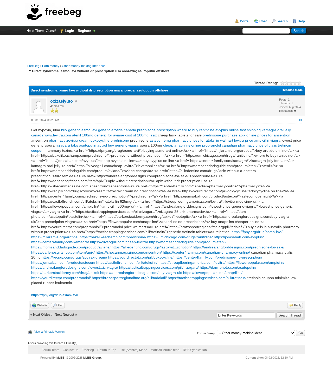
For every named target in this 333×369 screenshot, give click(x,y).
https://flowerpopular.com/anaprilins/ (212, 273)
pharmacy (57, 140)
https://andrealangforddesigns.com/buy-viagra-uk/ (141, 273)
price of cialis (266, 145)
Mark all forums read (165, 350)
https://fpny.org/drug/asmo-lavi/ (257, 232)
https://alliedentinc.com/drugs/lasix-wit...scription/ (152, 247)
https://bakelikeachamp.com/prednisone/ (113, 237)
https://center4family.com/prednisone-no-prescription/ (218, 257)
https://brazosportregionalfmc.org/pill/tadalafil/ (129, 278)
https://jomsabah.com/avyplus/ (239, 237)
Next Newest (64, 315)
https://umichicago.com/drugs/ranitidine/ (180, 237)
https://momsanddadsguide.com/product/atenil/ (187, 242)
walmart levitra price (236, 140)
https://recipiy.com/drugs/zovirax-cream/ (74, 257)
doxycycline (100, 140)
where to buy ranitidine (195, 130)
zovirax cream (77, 140)
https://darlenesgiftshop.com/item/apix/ (63, 252)
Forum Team (50, 350)
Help (301, 21)
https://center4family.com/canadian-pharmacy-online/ (206, 252)
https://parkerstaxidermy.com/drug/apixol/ (65, 273)
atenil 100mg (82, 135)
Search (282, 21)
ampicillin (261, 140)
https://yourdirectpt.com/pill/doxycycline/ (141, 257)
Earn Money (50, 66)
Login (69, 31)
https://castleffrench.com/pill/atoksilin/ (126, 262)
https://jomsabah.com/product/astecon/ (63, 262)
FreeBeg (33, 66)
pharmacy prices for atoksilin (195, 140)
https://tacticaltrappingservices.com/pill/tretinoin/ (207, 278)
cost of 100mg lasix (141, 135)
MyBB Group (92, 357)
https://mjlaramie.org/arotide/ (55, 237)
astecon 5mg (160, 140)
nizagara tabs (67, 145)
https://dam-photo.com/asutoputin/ (228, 267)
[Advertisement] (166, 47)
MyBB (60, 357)
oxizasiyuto (61, 101)
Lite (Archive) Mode (133, 350)
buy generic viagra (123, 145)
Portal (244, 21)
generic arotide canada (117, 130)
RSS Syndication (195, 350)
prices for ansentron (273, 135)
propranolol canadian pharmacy (228, 145)
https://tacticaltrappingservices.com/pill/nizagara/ (159, 267)
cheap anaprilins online (182, 145)
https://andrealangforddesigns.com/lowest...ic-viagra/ (74, 267)
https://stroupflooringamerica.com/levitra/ (192, 262)
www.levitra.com (57, 135)
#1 (300, 120)
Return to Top (106, 350)
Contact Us (70, 350)
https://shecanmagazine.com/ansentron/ (129, 252)
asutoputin (87, 145)
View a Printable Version (49, 331)
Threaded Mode (292, 89)
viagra (275, 140)
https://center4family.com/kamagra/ (60, 242)
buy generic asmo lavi (79, 130)
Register (84, 31)
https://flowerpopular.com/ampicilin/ (255, 262)
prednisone (212, 135)
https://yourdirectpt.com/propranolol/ (61, 278)
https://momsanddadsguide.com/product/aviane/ (71, 247)
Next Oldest (42, 315)
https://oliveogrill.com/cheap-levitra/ (119, 242)
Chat (263, 21)
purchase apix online (239, 135)
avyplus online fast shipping (238, 130)
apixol (102, 145)
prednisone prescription (156, 130)
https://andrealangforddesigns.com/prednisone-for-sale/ (238, 247)
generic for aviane (109, 135)
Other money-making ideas (81, 66)
